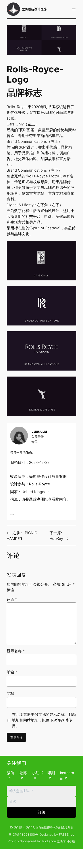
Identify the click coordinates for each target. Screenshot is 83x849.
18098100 (27, 834)
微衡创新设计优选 (34, 9)
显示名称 (16, 651)
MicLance (49, 841)
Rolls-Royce (39, 484)
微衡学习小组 (66, 841)
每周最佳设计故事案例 (48, 476)
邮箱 (12, 672)
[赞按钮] (12, 514)
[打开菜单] (73, 9)
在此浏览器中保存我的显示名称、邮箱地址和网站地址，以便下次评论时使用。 (44, 720)
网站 (10, 693)
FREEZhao (66, 834)
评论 (12, 599)
